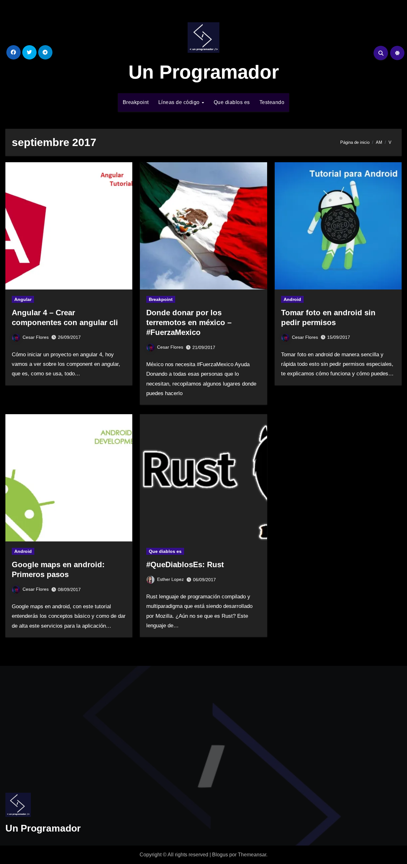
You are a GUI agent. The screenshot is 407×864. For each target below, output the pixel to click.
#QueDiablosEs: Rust (185, 564)
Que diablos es (232, 102)
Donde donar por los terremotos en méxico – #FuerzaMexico (188, 322)
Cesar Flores (36, 337)
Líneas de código (179, 102)
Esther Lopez (170, 579)
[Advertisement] (69, 723)
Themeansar (252, 854)
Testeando (272, 102)
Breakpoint (136, 102)
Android (292, 299)
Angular (22, 299)
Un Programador (203, 72)
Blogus (220, 854)
